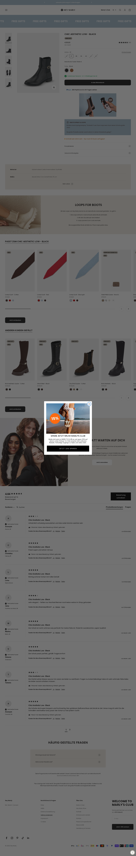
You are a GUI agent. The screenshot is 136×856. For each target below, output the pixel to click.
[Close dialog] (89, 404)
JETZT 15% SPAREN (68, 448)
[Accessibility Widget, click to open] (132, 852)
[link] (68, 418)
